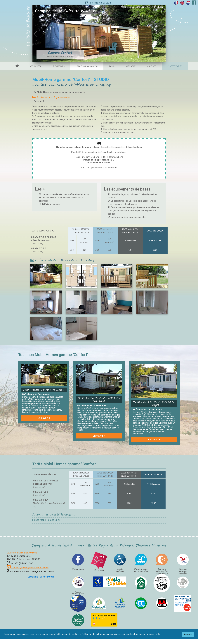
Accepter (188, 634)
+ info (157, 634)
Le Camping (58, 66)
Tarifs (112, 66)
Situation (131, 66)
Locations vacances (86, 66)
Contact (152, 66)
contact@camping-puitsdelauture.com (29, 567)
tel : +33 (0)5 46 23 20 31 (23, 563)
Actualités (35, 66)
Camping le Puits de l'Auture (41, 576)
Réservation (176, 66)
